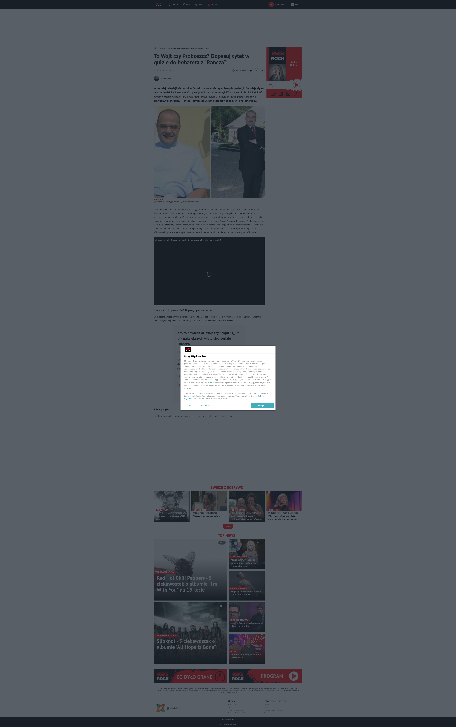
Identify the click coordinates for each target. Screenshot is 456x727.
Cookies (198, 399)
